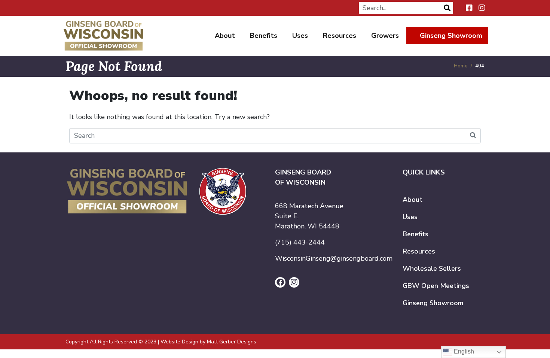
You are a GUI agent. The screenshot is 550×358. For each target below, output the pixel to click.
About (225, 35)
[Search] (447, 8)
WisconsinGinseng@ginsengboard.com (333, 258)
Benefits (263, 35)
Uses (300, 35)
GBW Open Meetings (436, 285)
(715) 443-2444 (300, 242)
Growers (385, 35)
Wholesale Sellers (432, 268)
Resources (339, 35)
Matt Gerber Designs (231, 341)
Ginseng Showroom (451, 35)
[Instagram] (294, 282)
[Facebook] (280, 282)
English (463, 351)
